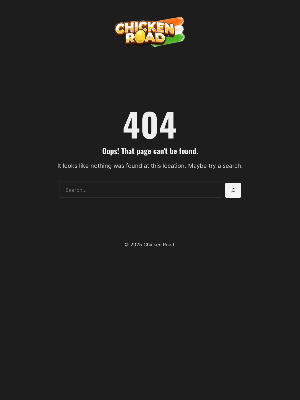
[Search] (233, 190)
